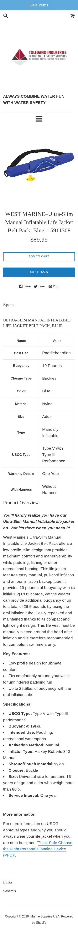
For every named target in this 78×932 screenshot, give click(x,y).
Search (9, 891)
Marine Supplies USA (44, 916)
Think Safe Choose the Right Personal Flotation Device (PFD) (37, 849)
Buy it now (39, 271)
